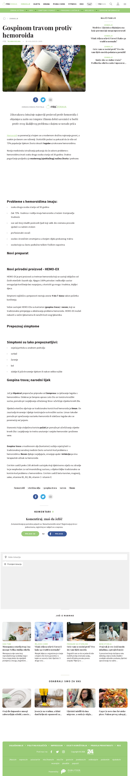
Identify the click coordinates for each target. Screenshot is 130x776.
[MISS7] (89, 4)
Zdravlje (13, 18)
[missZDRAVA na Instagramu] (63, 751)
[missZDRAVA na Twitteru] (57, 751)
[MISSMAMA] (100, 4)
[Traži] (110, 4)
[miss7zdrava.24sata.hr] (10, 4)
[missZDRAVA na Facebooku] (51, 751)
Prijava (59, 534)
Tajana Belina (14, 41)
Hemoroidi (12, 135)
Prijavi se (30, 534)
